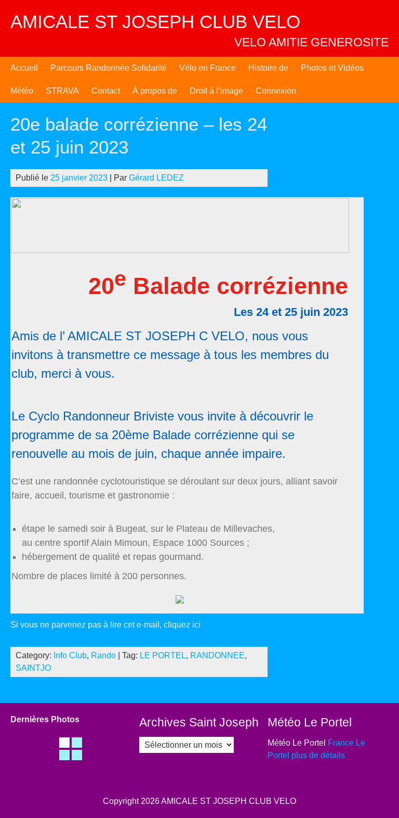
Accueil (24, 67)
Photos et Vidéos (332, 67)
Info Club (70, 655)
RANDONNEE (217, 655)
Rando (103, 655)
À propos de (154, 90)
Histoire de (268, 67)
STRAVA (62, 90)
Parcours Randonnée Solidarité (108, 67)
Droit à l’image (216, 90)
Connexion (276, 90)
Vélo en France (207, 67)
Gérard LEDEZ (156, 177)
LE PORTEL (163, 655)
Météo (21, 90)
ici (196, 624)
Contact (105, 90)
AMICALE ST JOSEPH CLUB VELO (155, 21)
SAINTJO (33, 667)
